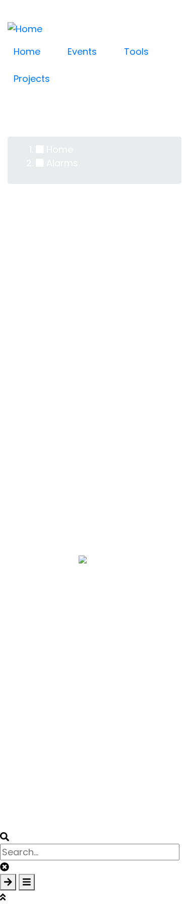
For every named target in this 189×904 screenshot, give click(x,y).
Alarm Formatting (47, 508)
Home (27, 51)
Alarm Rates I (37, 494)
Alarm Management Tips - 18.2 (76, 337)
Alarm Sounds (39, 453)
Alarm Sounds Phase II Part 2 (72, 426)
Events (82, 51)
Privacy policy (105, 803)
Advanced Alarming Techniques (79, 440)
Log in (38, 5)
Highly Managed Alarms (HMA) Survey (92, 467)
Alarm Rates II (38, 481)
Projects (32, 78)
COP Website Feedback (94, 625)
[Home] (25, 28)
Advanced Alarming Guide (66, 351)
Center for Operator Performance (94, 573)
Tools (136, 51)
